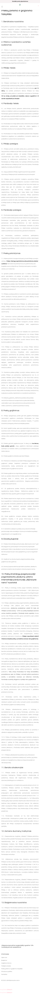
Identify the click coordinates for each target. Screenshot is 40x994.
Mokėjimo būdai (6, 966)
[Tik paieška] (35, 6)
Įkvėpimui (4, 960)
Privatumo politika (6, 971)
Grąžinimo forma (6, 963)
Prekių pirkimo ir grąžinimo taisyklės (11, 968)
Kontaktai (4, 974)
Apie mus (4, 957)
